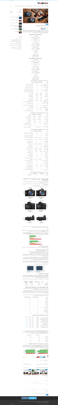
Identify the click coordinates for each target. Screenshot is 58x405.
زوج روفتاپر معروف (16, 31)
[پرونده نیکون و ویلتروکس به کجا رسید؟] (20, 24)
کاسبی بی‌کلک (28, 401)
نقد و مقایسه (47, 24)
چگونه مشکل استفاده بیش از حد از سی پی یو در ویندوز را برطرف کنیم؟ (15, 44)
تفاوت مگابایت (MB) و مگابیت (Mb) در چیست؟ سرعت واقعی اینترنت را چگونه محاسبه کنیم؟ (16, 40)
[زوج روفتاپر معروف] (20, 32)
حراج (39, 0)
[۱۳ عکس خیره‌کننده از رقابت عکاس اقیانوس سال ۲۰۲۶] (20, 18)
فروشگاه (23, 401)
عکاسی (47, 401)
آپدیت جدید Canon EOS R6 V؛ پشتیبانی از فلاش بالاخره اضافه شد (14, 26)
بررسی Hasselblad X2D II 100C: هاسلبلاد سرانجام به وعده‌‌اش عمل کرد (16, 42)
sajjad (19, 47)
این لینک (36, 32)
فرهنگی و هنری (32, 401)
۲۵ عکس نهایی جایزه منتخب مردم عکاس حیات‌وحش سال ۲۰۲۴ (16, 49)
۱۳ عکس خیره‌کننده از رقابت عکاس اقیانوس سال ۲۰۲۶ (14, 17)
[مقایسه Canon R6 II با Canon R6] (35, 372)
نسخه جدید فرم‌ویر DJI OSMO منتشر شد (14, 47)
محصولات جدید (37, 0)
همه (25, 401)
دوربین (38, 288)
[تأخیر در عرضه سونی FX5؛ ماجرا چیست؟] (20, 21)
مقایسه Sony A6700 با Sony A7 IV (27, 364)
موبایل (38, 401)
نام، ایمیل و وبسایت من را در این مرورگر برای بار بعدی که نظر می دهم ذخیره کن (40, 393)
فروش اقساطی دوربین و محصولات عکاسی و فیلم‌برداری (43, 402)
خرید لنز (26, 318)
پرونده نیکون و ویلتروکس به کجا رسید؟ (14, 22)
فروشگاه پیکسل (45, 0)
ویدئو (36, 401)
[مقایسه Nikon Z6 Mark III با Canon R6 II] (44, 372)
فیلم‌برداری (44, 401)
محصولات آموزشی (42, 0)
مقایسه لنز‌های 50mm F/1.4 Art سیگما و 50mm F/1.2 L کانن (15, 46)
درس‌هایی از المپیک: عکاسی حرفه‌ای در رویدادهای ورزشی (42, 364)
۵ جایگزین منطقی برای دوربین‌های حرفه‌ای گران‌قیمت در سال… (14, 29)
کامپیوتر (41, 401)
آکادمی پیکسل (20, 401)
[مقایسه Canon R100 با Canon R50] (27, 372)
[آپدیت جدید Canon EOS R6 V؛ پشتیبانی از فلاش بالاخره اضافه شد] (20, 26)
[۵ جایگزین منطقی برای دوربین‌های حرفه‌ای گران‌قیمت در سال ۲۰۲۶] (20, 29)
